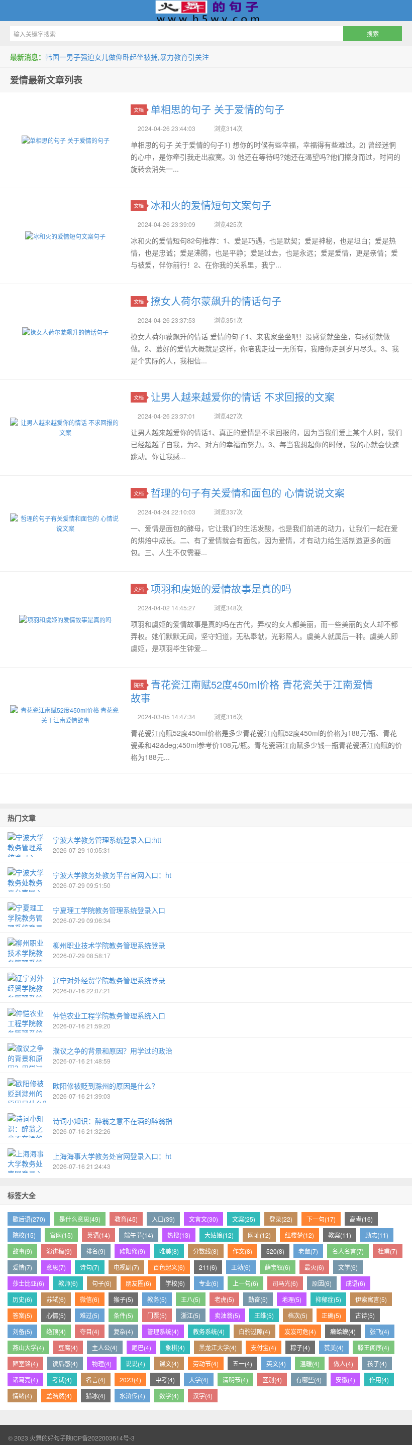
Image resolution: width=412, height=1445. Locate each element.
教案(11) (339, 1235)
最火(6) (314, 1267)
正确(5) (331, 1315)
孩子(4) (377, 1363)
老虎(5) (224, 1299)
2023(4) (130, 1379)
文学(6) (348, 1267)
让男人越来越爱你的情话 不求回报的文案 (243, 396)
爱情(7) (22, 1267)
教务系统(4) (209, 1331)
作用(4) (379, 1379)
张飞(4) (379, 1331)
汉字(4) (203, 1395)
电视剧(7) (126, 1267)
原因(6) (322, 1283)
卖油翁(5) (227, 1315)
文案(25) (243, 1219)
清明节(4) (235, 1379)
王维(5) (264, 1315)
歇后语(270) (29, 1219)
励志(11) (376, 1235)
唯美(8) (169, 1251)
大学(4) (199, 1379)
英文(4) (276, 1363)
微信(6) (89, 1299)
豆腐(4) (68, 1347)
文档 (139, 109)
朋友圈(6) (138, 1283)
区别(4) (272, 1379)
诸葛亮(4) (25, 1379)
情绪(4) (22, 1395)
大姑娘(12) (219, 1235)
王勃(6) (241, 1267)
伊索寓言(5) (371, 1299)
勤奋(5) (258, 1299)
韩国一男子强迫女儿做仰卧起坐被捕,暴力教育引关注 (127, 57)
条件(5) (123, 1315)
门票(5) (157, 1315)
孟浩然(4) (59, 1395)
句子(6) (102, 1283)
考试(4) (62, 1379)
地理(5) (291, 1299)
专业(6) (209, 1283)
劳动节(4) (206, 1363)
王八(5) (190, 1299)
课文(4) (169, 1363)
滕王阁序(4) (373, 1347)
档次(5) (297, 1315)
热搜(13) (178, 1235)
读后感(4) (65, 1363)
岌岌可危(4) (300, 1331)
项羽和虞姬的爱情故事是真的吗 (221, 588)
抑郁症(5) (328, 1299)
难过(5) (89, 1315)
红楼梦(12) (299, 1235)
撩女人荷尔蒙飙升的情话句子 (216, 301)
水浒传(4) (132, 1395)
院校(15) (24, 1235)
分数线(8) (206, 1251)
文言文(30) (203, 1219)
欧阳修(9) (132, 1251)
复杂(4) (123, 1331)
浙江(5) (190, 1315)
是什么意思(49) (79, 1219)
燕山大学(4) (28, 1347)
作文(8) (242, 1251)
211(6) (208, 1267)
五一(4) (242, 1363)
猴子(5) (123, 1299)
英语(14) (98, 1235)
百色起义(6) (169, 1267)
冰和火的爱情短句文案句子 (211, 205)
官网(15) (61, 1235)
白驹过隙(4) (254, 1331)
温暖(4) (310, 1363)
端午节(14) (138, 1235)
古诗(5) (365, 1315)
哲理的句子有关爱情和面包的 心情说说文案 (248, 492)
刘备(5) (22, 1331)
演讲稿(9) (59, 1251)
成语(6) (355, 1283)
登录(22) (280, 1219)
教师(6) (68, 1283)
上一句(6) (245, 1283)
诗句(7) (89, 1267)
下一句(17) (321, 1219)
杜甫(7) (387, 1251)
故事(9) (22, 1251)
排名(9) (96, 1251)
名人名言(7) (348, 1251)
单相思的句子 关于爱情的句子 (217, 109)
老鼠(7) (308, 1251)
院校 (139, 685)
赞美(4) (334, 1347)
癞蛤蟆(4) (343, 1331)
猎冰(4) (96, 1395)
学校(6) (175, 1283)
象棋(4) (175, 1347)
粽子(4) (300, 1347)
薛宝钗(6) (277, 1267)
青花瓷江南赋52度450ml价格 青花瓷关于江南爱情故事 (252, 691)
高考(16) (361, 1219)
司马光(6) (285, 1283)
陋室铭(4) (25, 1363)
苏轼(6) (56, 1299)
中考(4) (165, 1379)
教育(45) (126, 1219)
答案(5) (22, 1315)
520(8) (275, 1251)
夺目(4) (89, 1331)
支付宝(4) (263, 1347)
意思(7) (56, 1267)
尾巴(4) (141, 1347)
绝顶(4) (56, 1331)
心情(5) (56, 1315)
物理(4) (102, 1363)
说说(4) (135, 1363)
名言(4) (96, 1379)
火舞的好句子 (206, 10)
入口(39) (163, 1219)
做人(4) (343, 1363)
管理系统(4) (163, 1331)
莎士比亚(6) (28, 1283)
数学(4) (169, 1395)
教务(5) (157, 1299)
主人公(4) (105, 1347)
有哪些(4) (309, 1379)
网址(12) (259, 1235)
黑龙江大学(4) (218, 1347)
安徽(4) (345, 1379)
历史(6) (22, 1299)
